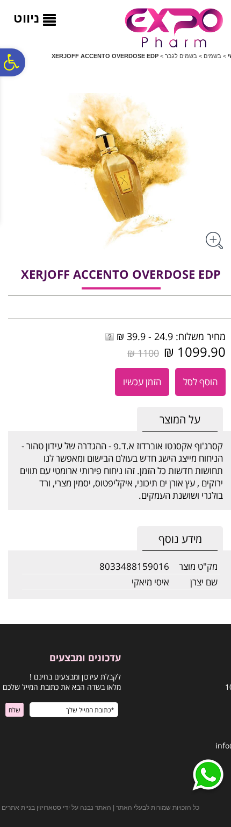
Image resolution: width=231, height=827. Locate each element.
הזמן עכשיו (142, 382)
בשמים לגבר (181, 56)
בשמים (212, 56)
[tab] (180, 419)
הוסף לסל (200, 382)
